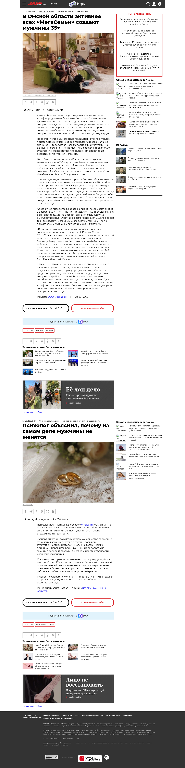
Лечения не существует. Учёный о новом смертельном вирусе (144, 132)
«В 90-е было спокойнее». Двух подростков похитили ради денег (144, 455)
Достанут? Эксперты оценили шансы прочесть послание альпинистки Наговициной (145, 105)
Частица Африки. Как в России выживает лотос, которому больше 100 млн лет (144, 114)
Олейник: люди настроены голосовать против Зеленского (142, 169)
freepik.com (28, 505)
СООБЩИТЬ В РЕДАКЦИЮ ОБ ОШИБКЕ (59, 718)
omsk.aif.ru (87, 524)
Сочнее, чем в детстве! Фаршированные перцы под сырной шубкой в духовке (139, 56)
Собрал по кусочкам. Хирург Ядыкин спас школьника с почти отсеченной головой (145, 437)
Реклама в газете (70, 715)
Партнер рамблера (68, 757)
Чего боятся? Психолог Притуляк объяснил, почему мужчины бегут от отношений (139, 68)
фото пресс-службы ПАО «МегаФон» (39, 95)
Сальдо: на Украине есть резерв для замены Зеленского (144, 159)
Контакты (127, 715)
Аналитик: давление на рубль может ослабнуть (144, 178)
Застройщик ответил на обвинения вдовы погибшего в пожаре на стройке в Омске (139, 21)
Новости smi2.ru (32, 412)
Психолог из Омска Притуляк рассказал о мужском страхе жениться (94, 656)
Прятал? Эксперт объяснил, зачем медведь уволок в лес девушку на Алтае (144, 466)
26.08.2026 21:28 (30, 421)
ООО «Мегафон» (57, 296)
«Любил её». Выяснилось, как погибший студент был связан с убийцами (139, 33)
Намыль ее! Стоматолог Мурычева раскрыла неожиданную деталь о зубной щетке (144, 428)
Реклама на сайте (51, 715)
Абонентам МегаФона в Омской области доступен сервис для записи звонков (49, 353)
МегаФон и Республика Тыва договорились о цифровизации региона (95, 362)
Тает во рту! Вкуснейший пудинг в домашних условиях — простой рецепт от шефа (144, 124)
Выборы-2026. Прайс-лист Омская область (101, 715)
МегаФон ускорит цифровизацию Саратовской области (50, 361)
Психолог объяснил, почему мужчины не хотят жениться (93, 646)
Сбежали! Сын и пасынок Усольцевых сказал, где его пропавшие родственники (145, 86)
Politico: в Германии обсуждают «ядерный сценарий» (142, 188)
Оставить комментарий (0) (92, 308)
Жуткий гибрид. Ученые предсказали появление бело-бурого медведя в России (145, 95)
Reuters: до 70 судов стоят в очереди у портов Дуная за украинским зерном (139, 45)
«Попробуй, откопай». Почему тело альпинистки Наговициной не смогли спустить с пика (145, 447)
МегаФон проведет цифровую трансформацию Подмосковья (94, 352)
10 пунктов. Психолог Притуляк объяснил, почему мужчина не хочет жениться (49, 666)
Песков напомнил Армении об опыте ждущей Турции (144, 150)
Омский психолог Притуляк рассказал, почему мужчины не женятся (49, 656)
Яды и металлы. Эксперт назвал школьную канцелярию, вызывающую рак (143, 475)
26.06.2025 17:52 (29, 12)
